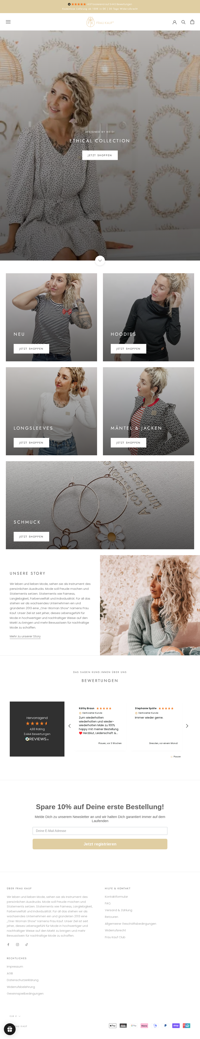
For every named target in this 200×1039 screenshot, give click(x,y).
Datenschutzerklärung (22, 980)
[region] (128, 726)
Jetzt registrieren (100, 844)
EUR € (13, 1016)
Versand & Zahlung (118, 910)
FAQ (108, 903)
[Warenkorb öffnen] (192, 22)
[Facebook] (8, 944)
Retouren (111, 917)
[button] (69, 726)
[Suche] (183, 22)
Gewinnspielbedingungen (25, 993)
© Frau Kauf (19, 1026)
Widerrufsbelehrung (21, 987)
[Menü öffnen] (8, 21)
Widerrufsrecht (115, 930)
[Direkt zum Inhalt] (100, 260)
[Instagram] (17, 944)
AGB (10, 973)
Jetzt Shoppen (100, 155)
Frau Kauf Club (115, 937)
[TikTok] (26, 944)
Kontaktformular (116, 897)
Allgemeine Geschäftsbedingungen (130, 924)
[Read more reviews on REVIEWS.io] (37, 739)
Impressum (15, 966)
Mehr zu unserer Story (25, 636)
